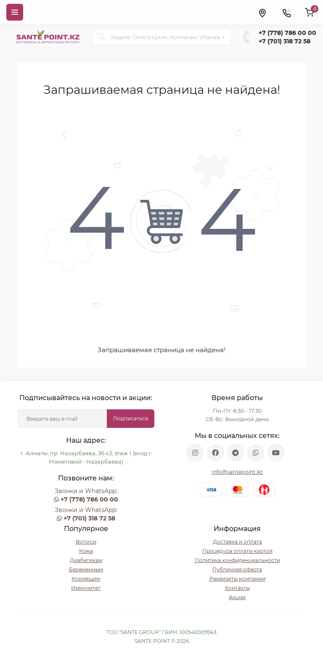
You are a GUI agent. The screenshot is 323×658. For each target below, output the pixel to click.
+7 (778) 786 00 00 (287, 33)
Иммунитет (86, 588)
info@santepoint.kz (237, 472)
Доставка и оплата (237, 542)
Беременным (86, 569)
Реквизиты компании (237, 579)
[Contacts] (286, 12)
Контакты (237, 588)
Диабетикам (86, 560)
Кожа (86, 551)
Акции (237, 597)
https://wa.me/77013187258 (255, 452)
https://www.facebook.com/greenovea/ (215, 452)
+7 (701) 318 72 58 (284, 41)
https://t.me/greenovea (235, 452)
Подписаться (130, 418)
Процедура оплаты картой (237, 551)
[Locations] (262, 12)
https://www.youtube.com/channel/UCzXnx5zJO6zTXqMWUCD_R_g (275, 452)
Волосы (86, 542)
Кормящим (85, 579)
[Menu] (14, 12)
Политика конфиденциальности (237, 560)
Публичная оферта (237, 569)
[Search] (101, 37)
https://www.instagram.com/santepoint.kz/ (195, 452)
